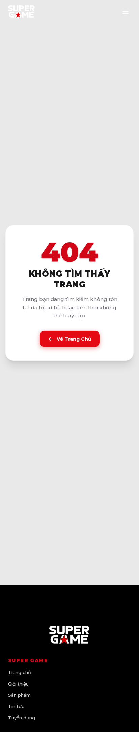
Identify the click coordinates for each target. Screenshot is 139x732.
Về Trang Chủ (74, 339)
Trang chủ (19, 672)
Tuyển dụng (21, 717)
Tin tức (16, 706)
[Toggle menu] (125, 11)
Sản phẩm (19, 695)
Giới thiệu (18, 684)
